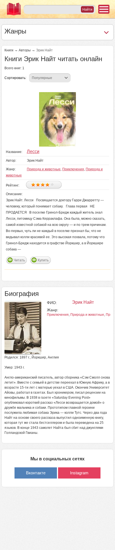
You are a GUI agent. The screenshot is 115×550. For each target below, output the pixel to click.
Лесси (33, 151)
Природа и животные (44, 169)
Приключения (73, 169)
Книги (8, 50)
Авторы (25, 50)
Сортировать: (15, 78)
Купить (43, 260)
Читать (19, 260)
